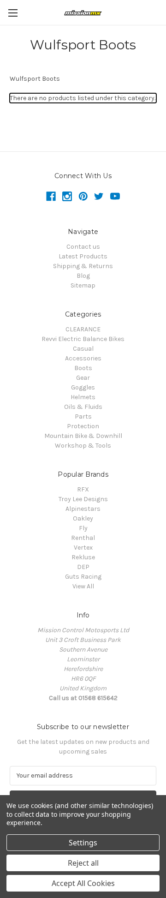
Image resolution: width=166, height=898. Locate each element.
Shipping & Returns (83, 266)
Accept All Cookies (83, 883)
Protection (83, 426)
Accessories (83, 358)
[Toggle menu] (12, 12)
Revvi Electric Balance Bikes (83, 339)
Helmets (83, 397)
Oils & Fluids (83, 407)
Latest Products (83, 256)
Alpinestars (83, 509)
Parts (83, 416)
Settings (83, 843)
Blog (83, 276)
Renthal (83, 538)
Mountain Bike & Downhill (83, 436)
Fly (83, 528)
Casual (83, 349)
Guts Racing (83, 577)
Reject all (83, 863)
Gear (83, 378)
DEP (83, 567)
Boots (83, 368)
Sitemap (83, 285)
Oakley (83, 518)
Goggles (83, 387)
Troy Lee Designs (83, 499)
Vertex (83, 547)
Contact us (83, 247)
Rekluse (83, 557)
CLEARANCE (83, 329)
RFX (83, 489)
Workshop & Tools (83, 445)
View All (83, 586)
